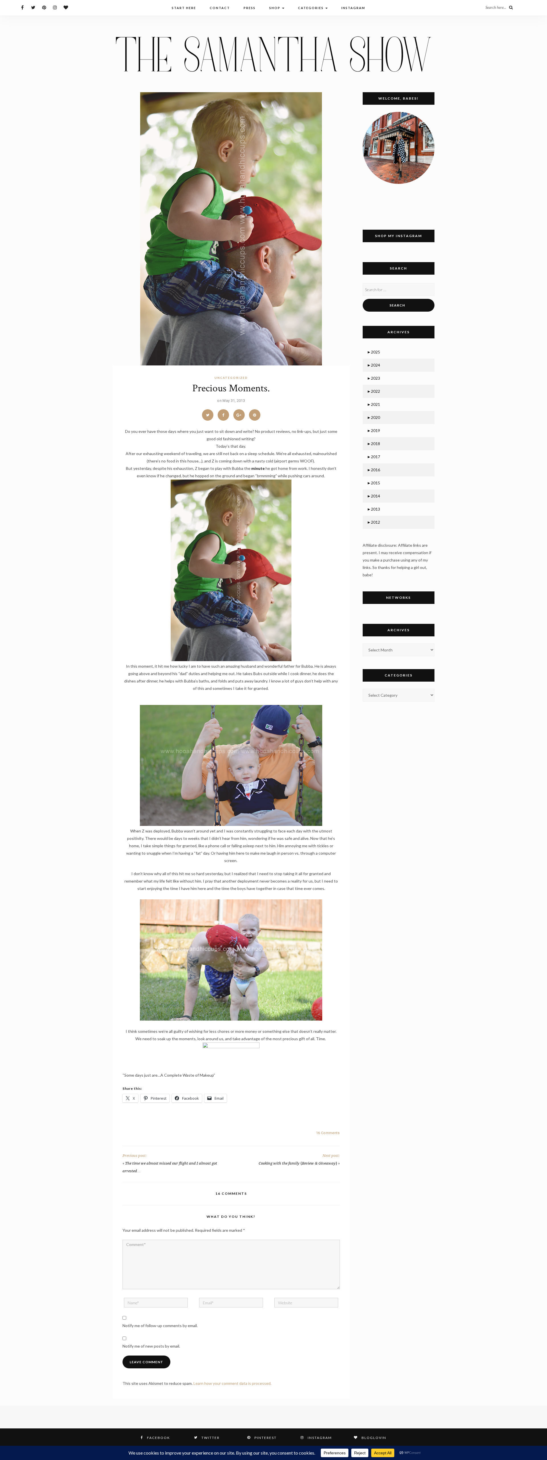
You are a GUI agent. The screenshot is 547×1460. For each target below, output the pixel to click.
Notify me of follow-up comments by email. (160, 1325)
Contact (220, 8)
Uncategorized (231, 377)
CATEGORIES (311, 8)
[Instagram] (54, 7)
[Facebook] (22, 7)
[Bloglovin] (65, 7)
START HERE (184, 8)
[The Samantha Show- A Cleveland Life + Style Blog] (273, 53)
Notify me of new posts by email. (151, 1346)
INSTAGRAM (353, 8)
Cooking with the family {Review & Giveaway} (298, 1163)
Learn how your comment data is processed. (232, 1383)
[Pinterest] (44, 7)
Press (250, 8)
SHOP (275, 8)
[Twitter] (33, 7)
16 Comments (328, 1133)
